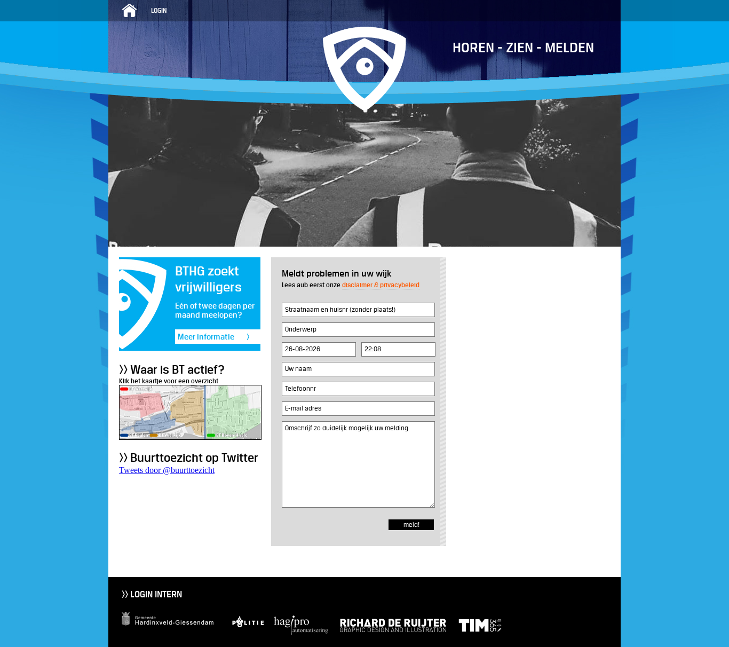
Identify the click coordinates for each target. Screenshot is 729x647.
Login (159, 10)
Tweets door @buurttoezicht (167, 470)
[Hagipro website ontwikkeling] (299, 632)
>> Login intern (152, 594)
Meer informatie (214, 336)
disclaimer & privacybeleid (380, 285)
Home (129, 10)
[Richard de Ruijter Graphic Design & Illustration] (387, 632)
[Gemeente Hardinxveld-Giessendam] (172, 632)
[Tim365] (475, 632)
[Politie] (246, 632)
